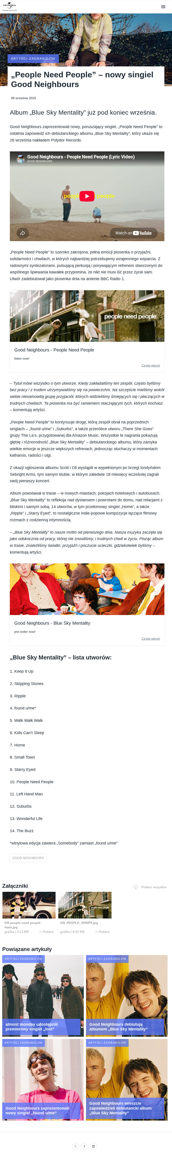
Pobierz (48, 932)
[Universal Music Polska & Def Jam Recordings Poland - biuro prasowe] (9, 11)
